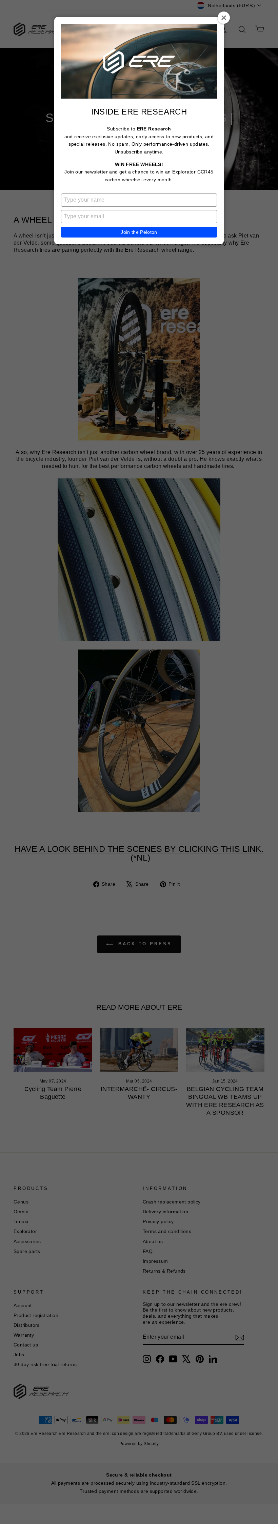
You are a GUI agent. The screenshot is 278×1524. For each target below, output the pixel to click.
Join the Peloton (139, 232)
